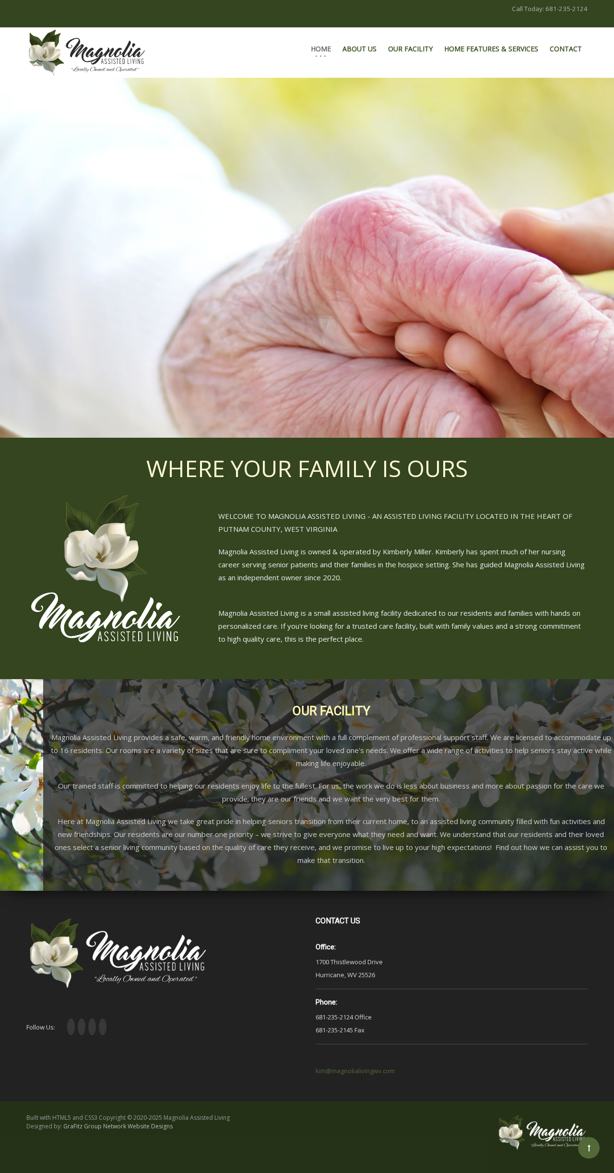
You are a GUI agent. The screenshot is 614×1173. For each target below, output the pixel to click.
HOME (321, 48)
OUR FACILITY (410, 48)
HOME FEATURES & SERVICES (491, 48)
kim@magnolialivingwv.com (355, 1070)
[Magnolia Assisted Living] (86, 52)
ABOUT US (359, 48)
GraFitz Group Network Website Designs (118, 1126)
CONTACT (566, 48)
